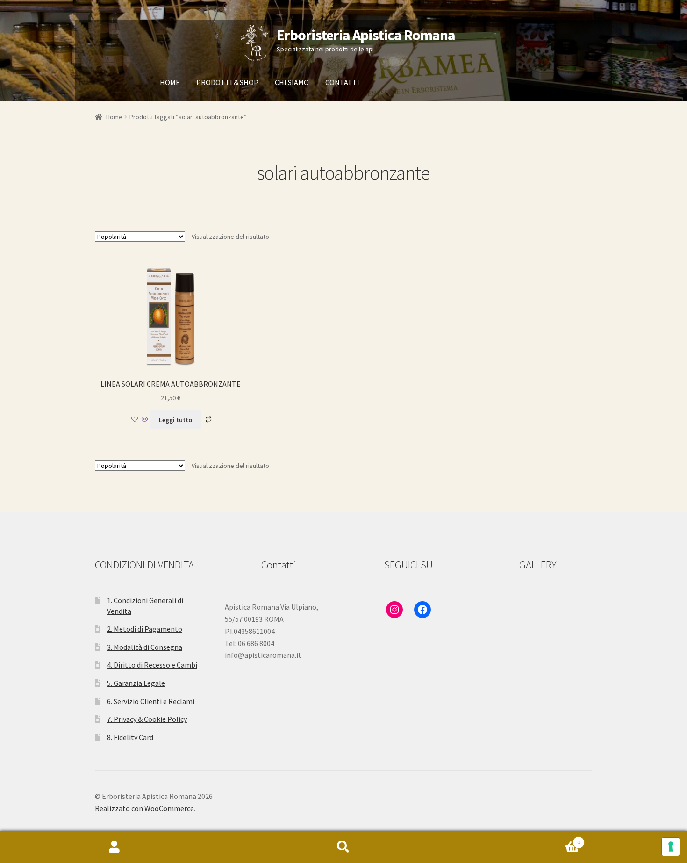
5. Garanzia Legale (136, 683)
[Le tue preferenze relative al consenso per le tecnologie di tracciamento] (671, 847)
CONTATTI (342, 82)
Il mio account (114, 847)
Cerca (343, 847)
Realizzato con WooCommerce (144, 808)
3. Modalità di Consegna (144, 647)
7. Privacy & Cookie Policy (147, 719)
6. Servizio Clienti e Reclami (150, 701)
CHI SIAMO (292, 82)
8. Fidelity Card (130, 737)
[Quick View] (145, 420)
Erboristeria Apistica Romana (366, 35)
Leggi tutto (175, 420)
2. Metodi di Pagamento (144, 628)
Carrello (519, 839)
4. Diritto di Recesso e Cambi (152, 664)
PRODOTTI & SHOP (227, 82)
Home (114, 117)
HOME (170, 82)
